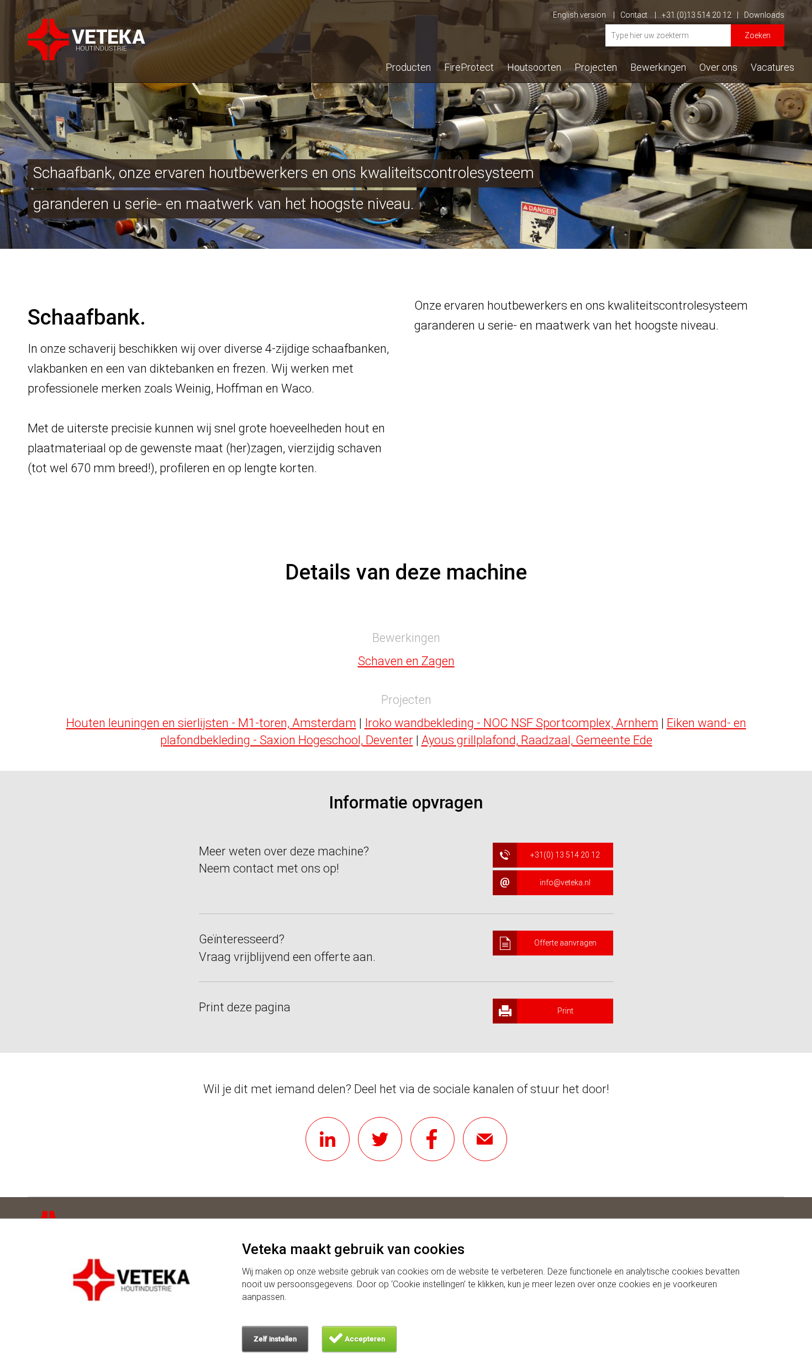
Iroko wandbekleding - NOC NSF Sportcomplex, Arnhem (511, 723)
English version (580, 15)
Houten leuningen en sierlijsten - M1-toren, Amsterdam (211, 723)
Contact (634, 15)
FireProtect (469, 67)
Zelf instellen (275, 1339)
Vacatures (772, 67)
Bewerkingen (658, 67)
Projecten (595, 67)
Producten (408, 67)
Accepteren (365, 1339)
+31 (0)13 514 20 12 (696, 15)
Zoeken (758, 35)
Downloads (764, 15)
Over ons (718, 67)
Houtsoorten (534, 67)
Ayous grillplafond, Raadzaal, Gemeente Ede (536, 740)
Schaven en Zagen (406, 661)
